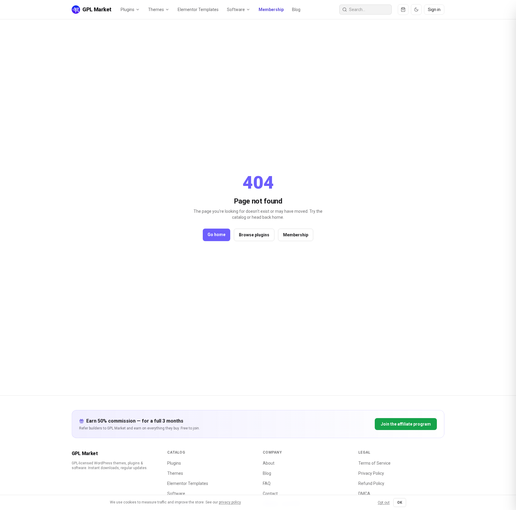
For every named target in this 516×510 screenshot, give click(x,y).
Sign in (434, 9)
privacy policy (230, 502)
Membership (271, 9)
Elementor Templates (198, 9)
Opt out (384, 502)
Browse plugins (254, 234)
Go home (216, 234)
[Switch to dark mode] (416, 9)
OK (399, 502)
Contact (270, 493)
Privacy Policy (371, 473)
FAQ (267, 483)
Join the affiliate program (406, 424)
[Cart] (403, 9)
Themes (156, 9)
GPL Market (85, 453)
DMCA (364, 493)
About (268, 463)
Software (236, 9)
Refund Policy (371, 483)
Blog (296, 9)
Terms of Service (374, 463)
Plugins (127, 9)
